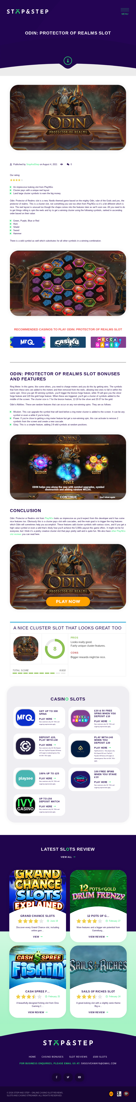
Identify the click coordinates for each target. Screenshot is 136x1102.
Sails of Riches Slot (98, 991)
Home (32, 1057)
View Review (97, 937)
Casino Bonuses (52, 1057)
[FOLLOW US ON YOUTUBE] (79, 1077)
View (36, 937)
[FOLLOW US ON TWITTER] (68, 1077)
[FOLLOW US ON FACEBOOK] (56, 1077)
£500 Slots (100, 1057)
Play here (45, 719)
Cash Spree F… (37, 991)
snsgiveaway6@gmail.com (98, 1063)
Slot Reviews (78, 1057)
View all (66, 857)
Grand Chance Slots (37, 916)
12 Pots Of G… (98, 916)
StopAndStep (32, 164)
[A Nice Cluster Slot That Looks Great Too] (25, 649)
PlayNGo (49, 518)
